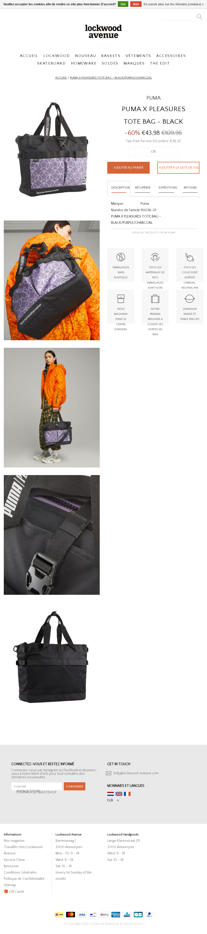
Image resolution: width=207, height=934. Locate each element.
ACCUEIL (29, 56)
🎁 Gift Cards (14, 892)
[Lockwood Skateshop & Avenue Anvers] (103, 31)
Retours (190, 187)
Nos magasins (14, 841)
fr (127, 794)
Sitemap (10, 885)
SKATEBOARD (51, 63)
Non (136, 4)
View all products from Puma (153, 232)
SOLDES (110, 63)
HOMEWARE (83, 63)
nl (110, 794)
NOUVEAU (85, 56)
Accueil (61, 77)
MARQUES (134, 63)
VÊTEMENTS (138, 56)
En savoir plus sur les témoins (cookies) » (174, 4)
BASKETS (110, 56)
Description (120, 187)
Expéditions (168, 187)
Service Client (14, 860)
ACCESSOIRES (171, 56)
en (119, 794)
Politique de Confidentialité (24, 879)
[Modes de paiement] (58, 913)
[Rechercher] (199, 15)
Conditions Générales (20, 872)
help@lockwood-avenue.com (136, 773)
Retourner (11, 866)
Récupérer (142, 187)
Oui (123, 4)
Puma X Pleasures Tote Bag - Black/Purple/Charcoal (111, 77)
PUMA (153, 98)
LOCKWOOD (56, 56)
